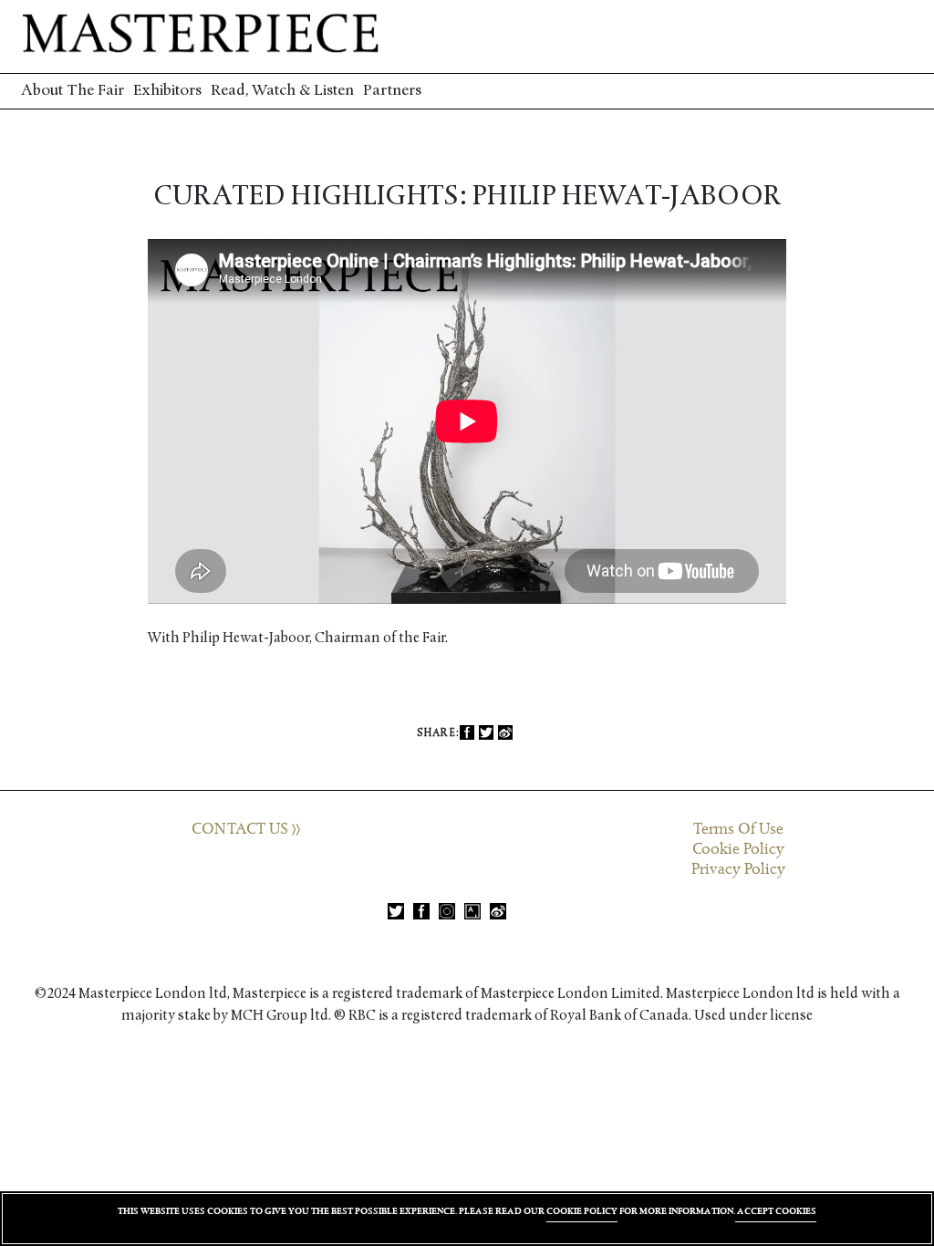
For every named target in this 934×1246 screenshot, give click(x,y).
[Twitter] (486, 733)
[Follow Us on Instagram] (447, 911)
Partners (392, 90)
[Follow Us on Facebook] (421, 911)
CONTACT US (242, 829)
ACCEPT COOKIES (775, 1211)
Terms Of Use (738, 829)
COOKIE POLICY (581, 1211)
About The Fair (72, 90)
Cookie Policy (738, 849)
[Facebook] (467, 733)
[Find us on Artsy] (472, 911)
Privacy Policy (738, 869)
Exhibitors (167, 90)
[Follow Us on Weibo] (498, 911)
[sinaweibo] (505, 733)
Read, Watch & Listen (282, 90)
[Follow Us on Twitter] (396, 911)
